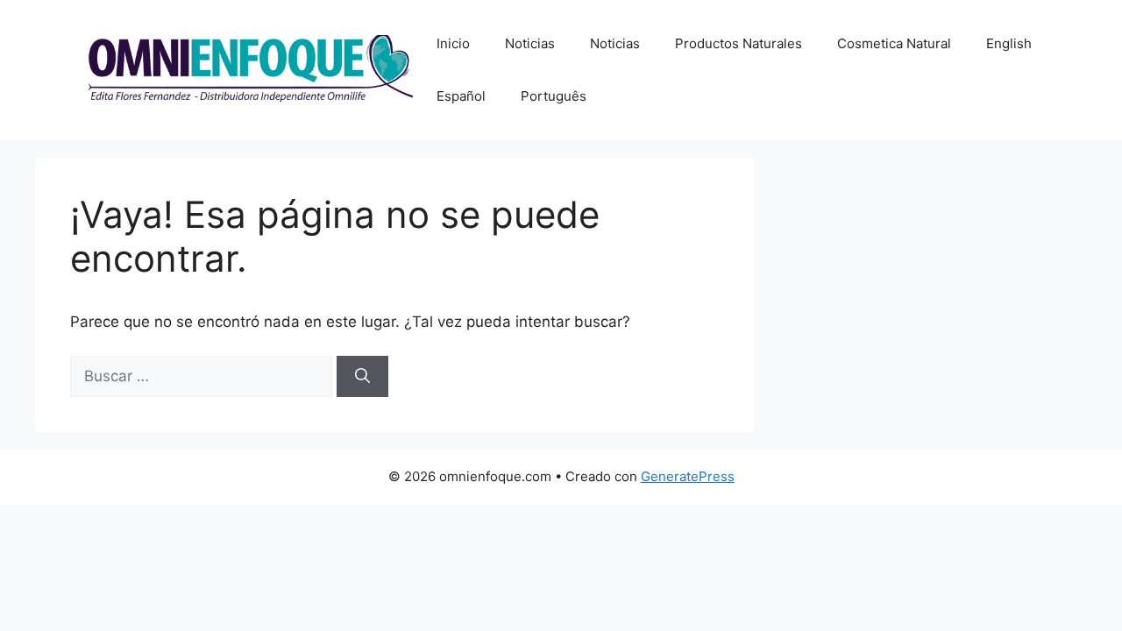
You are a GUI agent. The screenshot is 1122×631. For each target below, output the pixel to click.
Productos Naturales (738, 43)
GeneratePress (688, 476)
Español (461, 96)
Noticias (530, 43)
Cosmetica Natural (894, 43)
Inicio (453, 43)
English (1009, 43)
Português (553, 96)
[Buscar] (362, 377)
